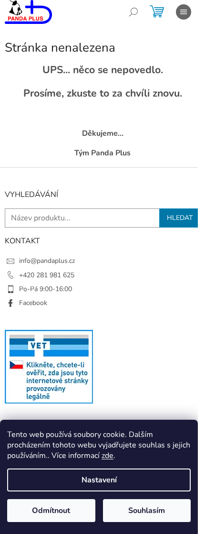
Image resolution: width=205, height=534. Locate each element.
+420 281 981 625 (46, 275)
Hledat (180, 217)
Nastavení (99, 480)
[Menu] (183, 12)
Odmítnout (51, 510)
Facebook (33, 302)
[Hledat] (133, 12)
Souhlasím (146, 510)
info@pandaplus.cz (47, 260)
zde (107, 455)
